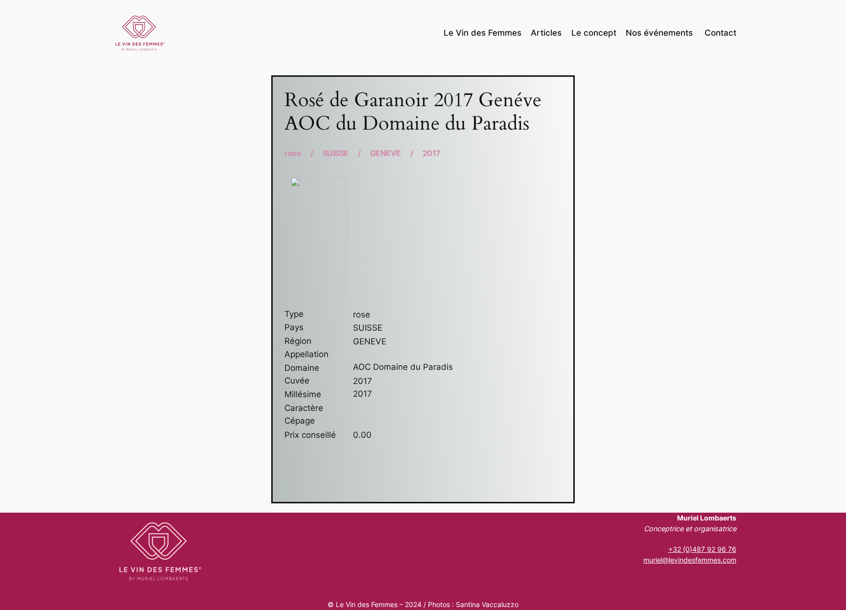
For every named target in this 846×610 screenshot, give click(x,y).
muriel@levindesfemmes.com (689, 560)
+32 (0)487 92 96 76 (702, 549)
